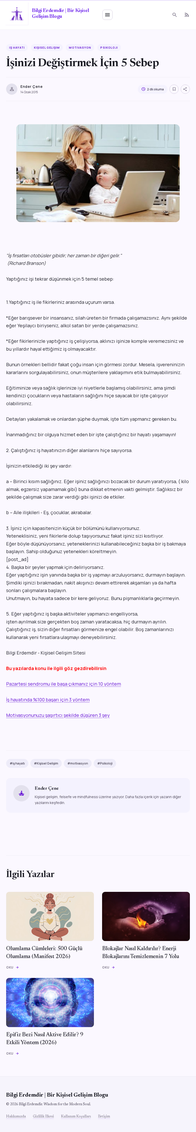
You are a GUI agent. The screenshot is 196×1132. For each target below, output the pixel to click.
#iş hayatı (17, 763)
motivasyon (80, 47)
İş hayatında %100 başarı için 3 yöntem (48, 700)
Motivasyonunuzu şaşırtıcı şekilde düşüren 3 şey (58, 715)
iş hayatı (17, 47)
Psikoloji (109, 47)
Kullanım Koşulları (76, 1117)
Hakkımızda (16, 1117)
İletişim (104, 1117)
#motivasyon (77, 763)
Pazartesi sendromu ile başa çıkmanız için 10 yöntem (63, 684)
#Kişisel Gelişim (46, 763)
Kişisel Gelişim (47, 47)
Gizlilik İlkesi (43, 1117)
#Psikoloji (105, 763)
